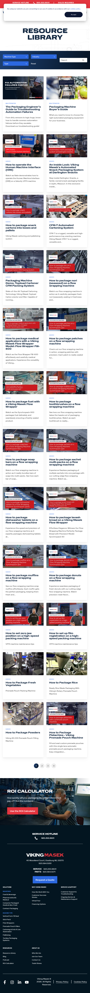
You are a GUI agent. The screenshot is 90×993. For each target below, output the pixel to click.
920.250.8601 (49, 869)
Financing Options (39, 904)
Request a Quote (45, 879)
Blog (4, 956)
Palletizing (7, 935)
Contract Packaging (10, 908)
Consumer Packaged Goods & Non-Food (11, 904)
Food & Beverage (9, 894)
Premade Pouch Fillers (11, 926)
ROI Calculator (8, 963)
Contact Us (36, 960)
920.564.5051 (45, 863)
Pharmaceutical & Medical (9, 899)
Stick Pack (7, 919)
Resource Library (9, 953)
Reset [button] (33, 63)
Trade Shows (37, 963)
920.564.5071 (49, 871)
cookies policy (75, 9)
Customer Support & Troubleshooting (69, 893)
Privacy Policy (62, 981)
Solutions (7, 887)
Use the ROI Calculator (22, 810)
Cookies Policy (80, 981)
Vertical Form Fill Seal (11, 916)
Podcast (6, 960)
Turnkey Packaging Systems (10, 939)
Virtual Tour (36, 901)
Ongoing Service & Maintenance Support (69, 898)
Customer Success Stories (39, 896)
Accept (73, 15)
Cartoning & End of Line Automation (12, 930)
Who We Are (36, 953)
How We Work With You (40, 892)
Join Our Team (37, 956)
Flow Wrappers (8, 923)
